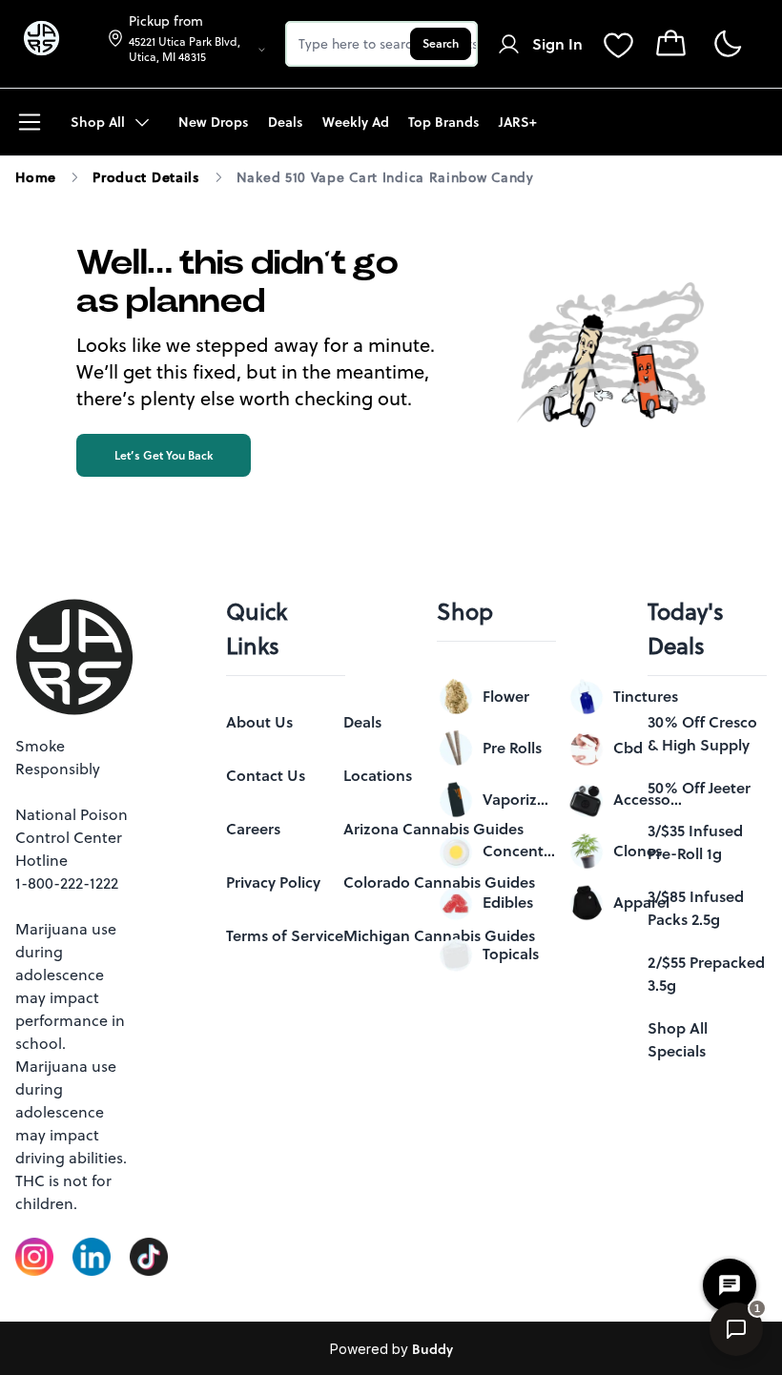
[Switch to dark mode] (727, 44)
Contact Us (265, 775)
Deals (362, 721)
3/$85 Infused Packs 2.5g (696, 908)
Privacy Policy (273, 882)
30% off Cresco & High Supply (702, 733)
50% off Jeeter (699, 787)
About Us (259, 721)
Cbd (628, 747)
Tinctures (645, 696)
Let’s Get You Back (163, 455)
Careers (253, 828)
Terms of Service (284, 935)
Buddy (432, 1349)
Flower (506, 696)
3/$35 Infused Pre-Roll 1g (695, 842)
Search (440, 43)
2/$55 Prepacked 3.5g (706, 973)
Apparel (641, 902)
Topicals (511, 953)
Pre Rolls (512, 747)
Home (35, 177)
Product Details (146, 177)
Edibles (508, 902)
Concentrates (519, 850)
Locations (377, 775)
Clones (637, 850)
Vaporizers (519, 799)
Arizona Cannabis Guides (433, 828)
